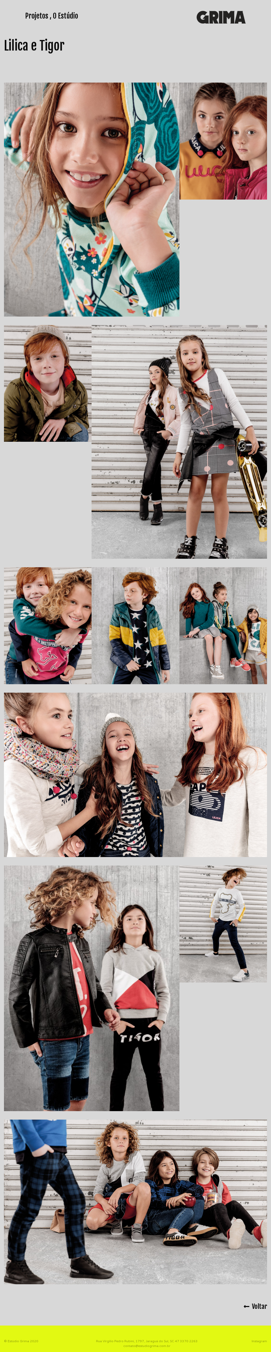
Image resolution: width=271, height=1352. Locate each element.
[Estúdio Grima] (221, 17)
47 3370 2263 (186, 1341)
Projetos (36, 16)
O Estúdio (65, 16)
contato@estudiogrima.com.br (146, 1346)
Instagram (259, 1341)
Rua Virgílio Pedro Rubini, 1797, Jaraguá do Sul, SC (135, 1341)
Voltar (258, 1306)
